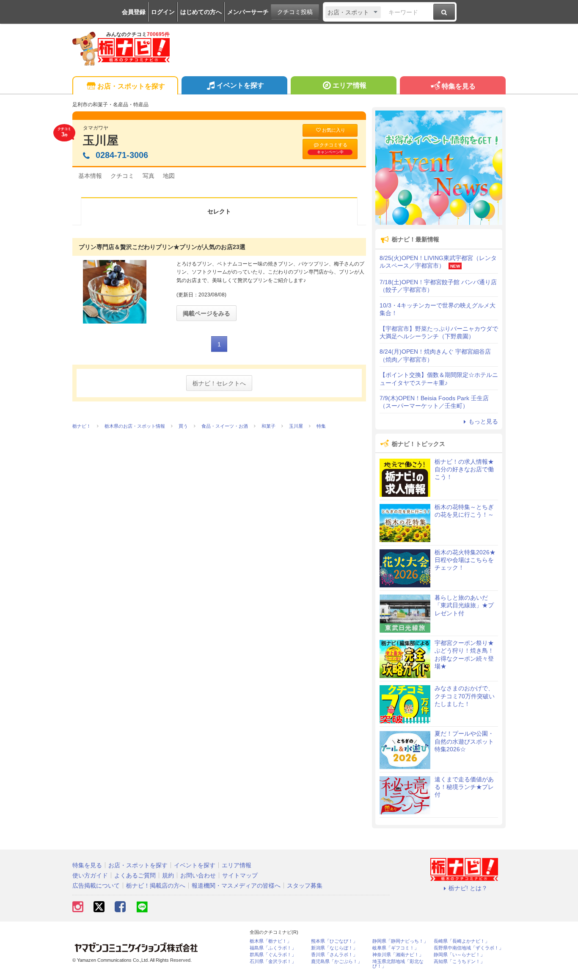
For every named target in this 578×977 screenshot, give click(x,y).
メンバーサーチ (248, 11)
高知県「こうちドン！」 (459, 961)
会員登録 (134, 11)
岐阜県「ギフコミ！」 (395, 948)
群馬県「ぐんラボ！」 (273, 954)
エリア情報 (349, 85)
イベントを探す (240, 85)
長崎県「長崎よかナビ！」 (462, 941)
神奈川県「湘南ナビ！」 (398, 954)
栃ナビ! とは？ (468, 888)
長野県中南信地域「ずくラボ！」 (469, 948)
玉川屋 (100, 140)
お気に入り (333, 130)
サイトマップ (240, 875)
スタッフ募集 (304, 885)
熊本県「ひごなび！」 (334, 941)
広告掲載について (96, 885)
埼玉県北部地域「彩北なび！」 (398, 964)
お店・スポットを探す (131, 86)
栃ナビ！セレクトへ (219, 383)
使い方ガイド (90, 875)
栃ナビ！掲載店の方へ (155, 885)
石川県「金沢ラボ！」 (273, 961)
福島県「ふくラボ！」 (273, 948)
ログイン (163, 11)
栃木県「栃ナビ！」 (271, 941)
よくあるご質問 (135, 875)
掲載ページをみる (206, 313)
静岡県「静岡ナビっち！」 (400, 941)
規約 (168, 875)
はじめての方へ (201, 11)
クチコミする (332, 148)
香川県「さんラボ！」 (334, 954)
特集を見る (459, 86)
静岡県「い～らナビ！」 (459, 954)
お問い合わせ (198, 875)
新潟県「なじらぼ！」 (334, 948)
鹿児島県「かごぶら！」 (336, 961)
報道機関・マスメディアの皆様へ (236, 885)
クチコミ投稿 (295, 11)
